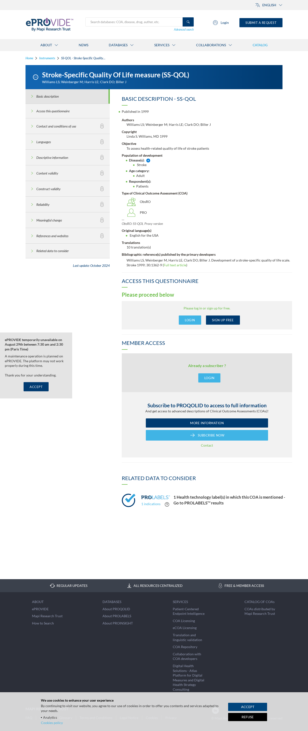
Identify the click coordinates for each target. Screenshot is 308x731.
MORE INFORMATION (207, 423)
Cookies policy (52, 723)
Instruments (47, 58)
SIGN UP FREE (223, 320)
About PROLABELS (117, 616)
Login (225, 22)
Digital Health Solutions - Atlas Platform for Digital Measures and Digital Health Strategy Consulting (188, 677)
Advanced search (184, 29)
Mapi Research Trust (47, 616)
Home (29, 58)
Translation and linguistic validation (187, 637)
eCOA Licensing (185, 628)
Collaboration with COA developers (187, 656)
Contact (207, 445)
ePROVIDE (40, 609)
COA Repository (185, 647)
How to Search (43, 623)
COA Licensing (184, 621)
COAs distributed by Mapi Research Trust (259, 611)
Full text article (175, 265)
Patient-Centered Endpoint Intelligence (189, 611)
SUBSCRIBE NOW (211, 435)
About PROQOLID (116, 609)
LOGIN (190, 320)
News (83, 45)
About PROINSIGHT (118, 623)
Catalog (260, 45)
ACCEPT (36, 387)
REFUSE (248, 717)
